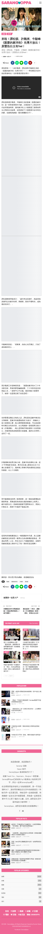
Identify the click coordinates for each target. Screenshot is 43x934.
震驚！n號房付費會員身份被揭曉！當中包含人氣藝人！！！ (26, 692)
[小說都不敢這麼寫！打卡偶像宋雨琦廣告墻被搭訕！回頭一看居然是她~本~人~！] (31, 634)
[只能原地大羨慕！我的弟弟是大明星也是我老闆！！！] (6, 728)
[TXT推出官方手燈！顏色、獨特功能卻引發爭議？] (6, 737)
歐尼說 (3, 893)
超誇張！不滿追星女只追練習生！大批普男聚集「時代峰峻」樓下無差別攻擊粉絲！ (26, 825)
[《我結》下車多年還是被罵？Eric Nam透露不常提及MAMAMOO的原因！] (6, 702)
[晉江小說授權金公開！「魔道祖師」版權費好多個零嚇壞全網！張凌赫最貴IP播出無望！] (12, 634)
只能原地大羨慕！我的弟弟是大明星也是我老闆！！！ (25, 727)
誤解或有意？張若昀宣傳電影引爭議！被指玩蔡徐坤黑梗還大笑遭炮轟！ (26, 859)
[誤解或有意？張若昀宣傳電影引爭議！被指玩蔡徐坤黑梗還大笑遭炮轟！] (6, 861)
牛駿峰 (7, 581)
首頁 (7, 911)
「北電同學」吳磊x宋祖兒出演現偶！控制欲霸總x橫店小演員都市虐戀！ (26, 833)
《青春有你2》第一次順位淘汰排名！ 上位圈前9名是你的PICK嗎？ (26, 709)
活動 (14, 914)
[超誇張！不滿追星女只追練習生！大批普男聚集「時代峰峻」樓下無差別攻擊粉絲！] (6, 827)
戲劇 (3, 34)
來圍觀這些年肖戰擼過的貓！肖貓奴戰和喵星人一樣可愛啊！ (12, 611)
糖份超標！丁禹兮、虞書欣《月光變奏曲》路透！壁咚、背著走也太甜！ (31, 611)
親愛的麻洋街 (15, 581)
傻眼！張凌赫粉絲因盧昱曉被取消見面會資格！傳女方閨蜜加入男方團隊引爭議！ (26, 851)
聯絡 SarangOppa (33, 914)
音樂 (3, 889)
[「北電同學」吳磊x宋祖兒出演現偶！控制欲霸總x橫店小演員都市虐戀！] (6, 835)
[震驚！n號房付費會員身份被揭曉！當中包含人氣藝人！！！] (6, 694)
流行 (3, 901)
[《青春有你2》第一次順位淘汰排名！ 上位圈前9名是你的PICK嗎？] (6, 711)
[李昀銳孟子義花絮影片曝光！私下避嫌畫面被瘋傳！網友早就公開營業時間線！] (31, 657)
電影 (3, 897)
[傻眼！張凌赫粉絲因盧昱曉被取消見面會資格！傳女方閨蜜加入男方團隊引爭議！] (6, 852)
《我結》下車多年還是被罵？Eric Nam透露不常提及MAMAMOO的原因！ (26, 701)
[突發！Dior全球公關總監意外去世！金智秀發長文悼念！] (6, 844)
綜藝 (3, 880)
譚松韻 (26, 581)
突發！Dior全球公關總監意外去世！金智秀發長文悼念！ (26, 842)
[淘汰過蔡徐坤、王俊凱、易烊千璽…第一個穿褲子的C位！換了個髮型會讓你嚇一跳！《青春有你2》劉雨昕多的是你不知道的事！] (6, 720)
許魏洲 (21, 581)
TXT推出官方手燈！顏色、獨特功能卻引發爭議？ (26, 735)
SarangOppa (24, 929)
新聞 (9, 34)
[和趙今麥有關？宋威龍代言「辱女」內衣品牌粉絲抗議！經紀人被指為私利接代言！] (12, 657)
